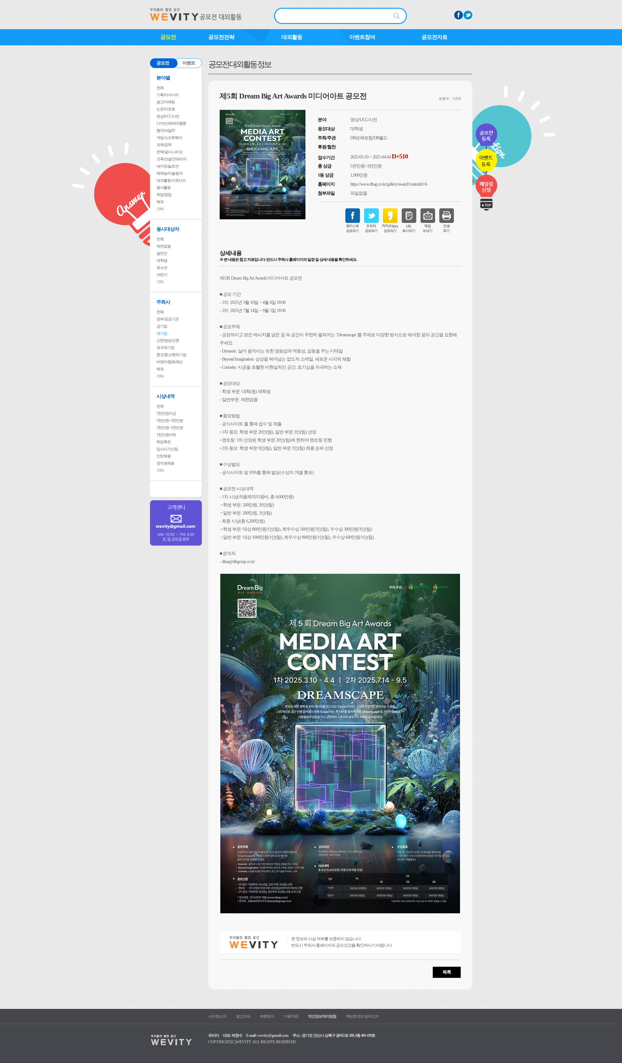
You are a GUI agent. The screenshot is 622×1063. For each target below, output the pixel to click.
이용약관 (291, 1016)
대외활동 (292, 37)
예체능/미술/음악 (169, 173)
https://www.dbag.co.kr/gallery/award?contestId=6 (388, 184)
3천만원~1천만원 (169, 427)
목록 (447, 972)
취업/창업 (163, 194)
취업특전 (163, 442)
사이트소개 (217, 1016)
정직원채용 (165, 463)
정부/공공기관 (167, 319)
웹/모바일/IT (165, 130)
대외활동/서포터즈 (171, 180)
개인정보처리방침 (322, 1016)
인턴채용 (163, 456)
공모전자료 (434, 37)
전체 (160, 88)
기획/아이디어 (167, 95)
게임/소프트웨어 (169, 137)
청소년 (161, 267)
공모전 (168, 37)
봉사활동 (163, 187)
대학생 (161, 260)
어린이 (161, 274)
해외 (160, 202)
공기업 (161, 326)
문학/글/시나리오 (169, 152)
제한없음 (163, 246)
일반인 (161, 253)
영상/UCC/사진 (167, 116)
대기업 (161, 333)
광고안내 (243, 1016)
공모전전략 (221, 37)
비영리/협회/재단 (169, 362)
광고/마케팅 (165, 102)
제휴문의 (267, 1016)
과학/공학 (163, 145)
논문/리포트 (165, 109)
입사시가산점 (167, 449)
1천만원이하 (166, 435)
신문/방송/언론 (167, 340)
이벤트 (188, 63)
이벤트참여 (362, 37)
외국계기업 (165, 347)
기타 (160, 209)
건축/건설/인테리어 (171, 159)
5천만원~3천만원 (169, 420)
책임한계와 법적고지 (362, 1016)
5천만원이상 (166, 413)
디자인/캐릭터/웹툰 (171, 123)
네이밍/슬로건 (167, 166)
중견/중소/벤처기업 (171, 354)
